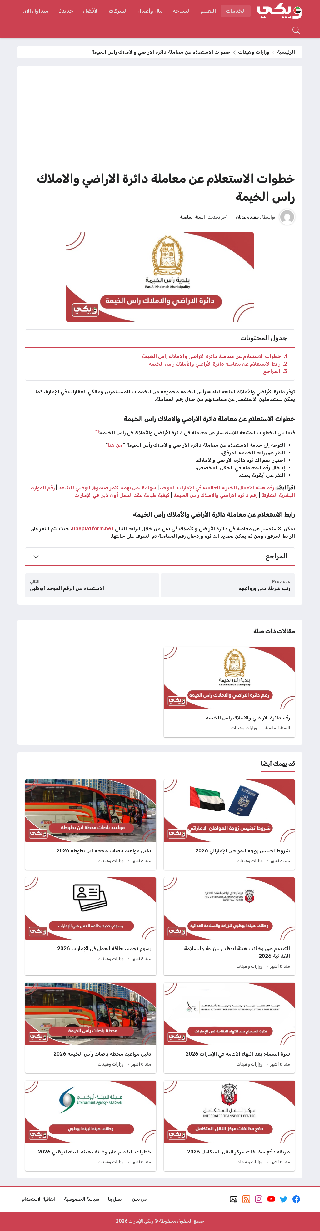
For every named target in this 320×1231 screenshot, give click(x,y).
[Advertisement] (160, 120)
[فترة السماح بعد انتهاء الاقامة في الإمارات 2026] (229, 1028)
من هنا (115, 445)
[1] (96, 431)
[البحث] (296, 30)
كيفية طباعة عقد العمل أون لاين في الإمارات (122, 495)
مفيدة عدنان (247, 216)
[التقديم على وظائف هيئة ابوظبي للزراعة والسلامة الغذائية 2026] (229, 926)
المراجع (275, 371)
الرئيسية (286, 52)
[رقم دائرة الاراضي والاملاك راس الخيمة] (229, 692)
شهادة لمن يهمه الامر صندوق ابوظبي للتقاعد (107, 488)
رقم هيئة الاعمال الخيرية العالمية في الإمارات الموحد (217, 488)
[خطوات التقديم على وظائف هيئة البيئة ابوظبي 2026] (90, 1126)
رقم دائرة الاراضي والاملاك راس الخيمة (215, 495)
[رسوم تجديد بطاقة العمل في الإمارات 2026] (90, 926)
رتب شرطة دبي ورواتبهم (264, 588)
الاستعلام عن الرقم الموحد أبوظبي (67, 588)
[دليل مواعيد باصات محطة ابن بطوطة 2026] (90, 824)
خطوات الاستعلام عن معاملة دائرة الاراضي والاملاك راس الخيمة (214, 356)
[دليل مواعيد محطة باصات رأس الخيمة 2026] (90, 1028)
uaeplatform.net (93, 529)
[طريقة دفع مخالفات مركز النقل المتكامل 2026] (229, 1126)
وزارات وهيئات (253, 52)
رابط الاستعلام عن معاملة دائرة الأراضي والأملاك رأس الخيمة (218, 364)
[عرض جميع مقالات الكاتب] (287, 217)
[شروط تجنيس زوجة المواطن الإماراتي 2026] (229, 824)
